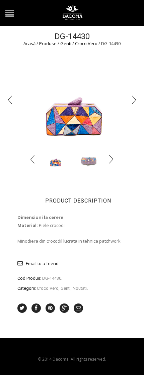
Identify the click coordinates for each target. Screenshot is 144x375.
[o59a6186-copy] (88, 159)
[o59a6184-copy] (72, 99)
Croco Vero (86, 43)
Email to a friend (42, 263)
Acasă (29, 43)
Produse (48, 43)
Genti (65, 43)
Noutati (80, 288)
